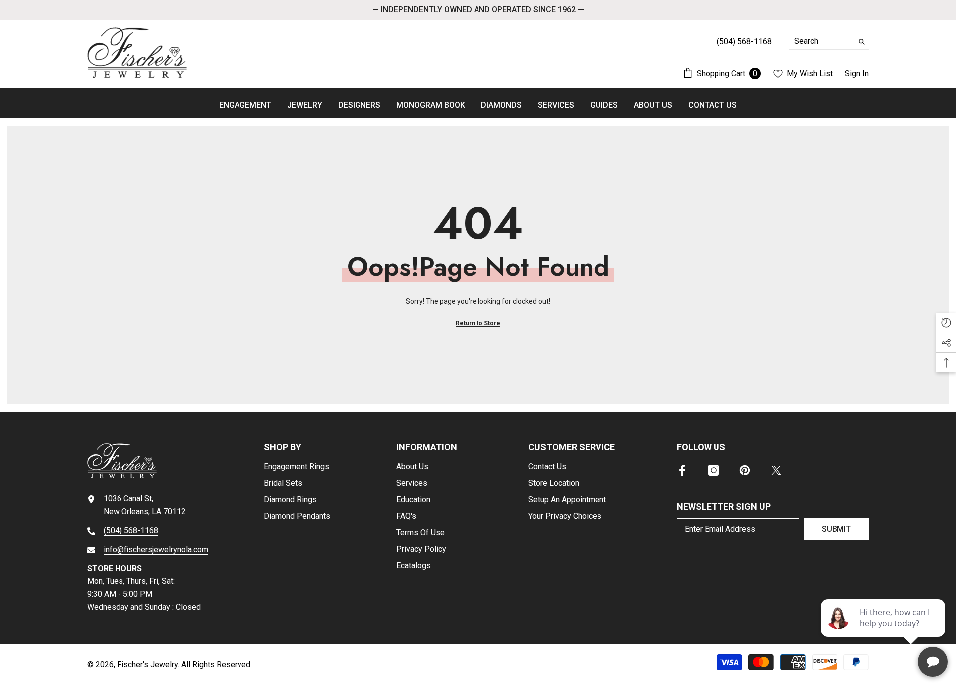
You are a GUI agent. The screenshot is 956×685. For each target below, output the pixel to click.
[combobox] (821, 41)
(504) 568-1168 (131, 530)
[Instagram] (713, 470)
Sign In (857, 73)
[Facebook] (682, 470)
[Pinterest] (745, 470)
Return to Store (478, 323)
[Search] (829, 41)
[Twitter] (776, 470)
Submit (836, 529)
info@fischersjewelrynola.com (156, 549)
